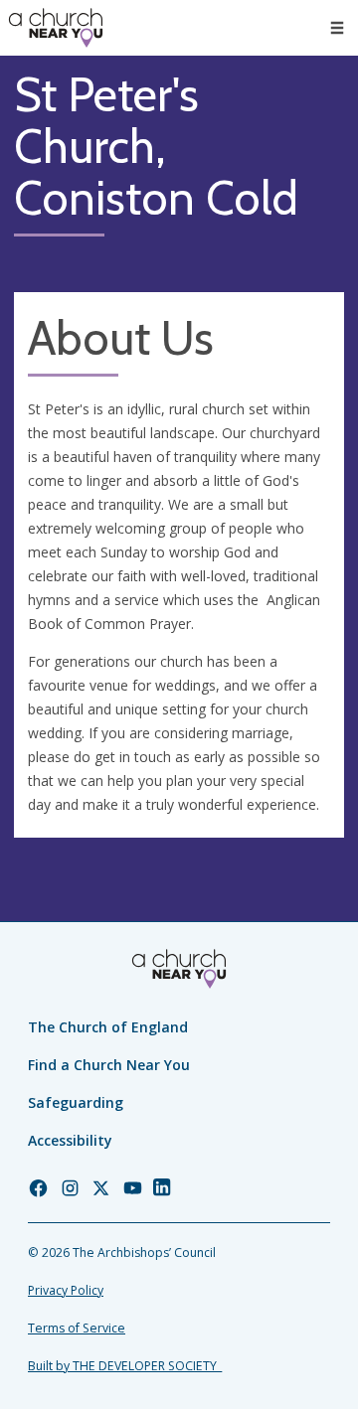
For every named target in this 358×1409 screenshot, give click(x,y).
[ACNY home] (55, 28)
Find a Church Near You (109, 1064)
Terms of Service (76, 1328)
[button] (337, 28)
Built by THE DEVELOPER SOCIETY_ (125, 1365)
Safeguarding (75, 1102)
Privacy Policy (65, 1290)
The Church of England (108, 1027)
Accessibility (70, 1140)
